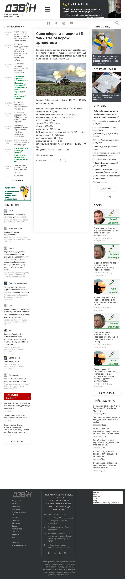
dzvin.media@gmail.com (57, 514)
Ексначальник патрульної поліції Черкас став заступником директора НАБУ (17, 386)
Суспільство (17, 529)
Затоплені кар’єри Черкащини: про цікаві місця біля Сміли (16, 221)
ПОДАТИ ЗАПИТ (17, 442)
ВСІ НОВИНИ (17, 180)
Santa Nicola (14, 358)
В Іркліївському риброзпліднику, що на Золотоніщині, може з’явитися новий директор (16, 275)
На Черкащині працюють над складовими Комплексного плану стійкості (17, 239)
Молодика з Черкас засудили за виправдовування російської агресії (16, 322)
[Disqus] (61, 195)
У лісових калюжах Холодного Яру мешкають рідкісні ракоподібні (16, 297)
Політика (15, 520)
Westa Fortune (15, 228)
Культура (16, 509)
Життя (14, 537)
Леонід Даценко (99, 241)
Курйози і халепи (19, 512)
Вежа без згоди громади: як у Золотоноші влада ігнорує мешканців (17, 405)
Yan (10, 330)
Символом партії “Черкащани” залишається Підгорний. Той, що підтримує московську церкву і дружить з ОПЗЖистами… (106, 375)
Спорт (14, 526)
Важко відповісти (101, 182)
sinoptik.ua (115, 503)
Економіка (16, 503)
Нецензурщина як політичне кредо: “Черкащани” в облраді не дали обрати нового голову (106, 337)
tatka (11, 305)
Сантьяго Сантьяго (18, 283)
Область (15, 518)
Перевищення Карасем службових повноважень (15, 416)
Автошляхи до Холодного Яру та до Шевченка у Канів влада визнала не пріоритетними (107, 231)
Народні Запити (11, 396)
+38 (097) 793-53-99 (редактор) (60, 518)
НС (13, 515)
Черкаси (15, 534)
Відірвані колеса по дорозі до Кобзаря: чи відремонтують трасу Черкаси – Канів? (106, 266)
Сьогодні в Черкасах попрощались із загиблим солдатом (14, 349)
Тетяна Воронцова (100, 275)
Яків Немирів (98, 310)
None (11, 248)
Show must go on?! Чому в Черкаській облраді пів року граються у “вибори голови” (106, 301)
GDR (11, 211)
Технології (16, 532)
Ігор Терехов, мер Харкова (105, 159)
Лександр (13, 375)
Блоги (109, 238)
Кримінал (16, 506)
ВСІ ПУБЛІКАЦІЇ (106, 393)
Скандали (16, 523)
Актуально (16, 501)
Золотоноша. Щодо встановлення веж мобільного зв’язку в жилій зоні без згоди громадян (16, 428)
